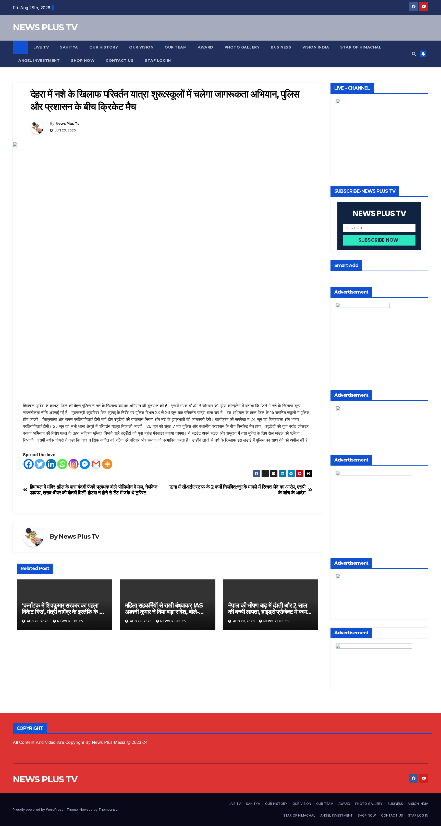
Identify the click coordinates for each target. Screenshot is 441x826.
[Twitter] (40, 464)
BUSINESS (281, 47)
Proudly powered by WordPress (38, 809)
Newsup (86, 809)
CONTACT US (119, 60)
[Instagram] (73, 464)
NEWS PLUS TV (45, 27)
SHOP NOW (82, 60)
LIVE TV (41, 47)
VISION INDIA (315, 47)
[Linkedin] (51, 464)
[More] (107, 464)
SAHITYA (69, 47)
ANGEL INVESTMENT (39, 60)
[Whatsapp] (62, 464)
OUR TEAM (176, 47)
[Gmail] (96, 464)
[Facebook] (28, 464)
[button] (414, 53)
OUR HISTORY (103, 47)
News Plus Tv (67, 123)
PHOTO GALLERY (242, 47)
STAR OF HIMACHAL (360, 47)
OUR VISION (141, 47)
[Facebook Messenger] (85, 464)
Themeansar (109, 809)
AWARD (205, 47)
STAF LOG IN (158, 60)
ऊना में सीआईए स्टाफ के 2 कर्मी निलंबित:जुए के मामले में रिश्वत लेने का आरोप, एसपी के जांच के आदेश (237, 490)
